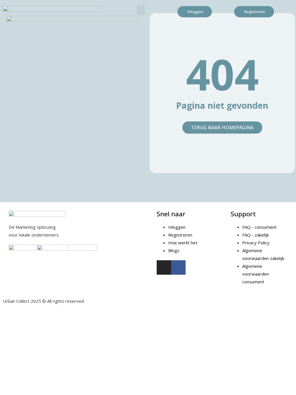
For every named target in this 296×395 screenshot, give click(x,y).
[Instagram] (164, 267)
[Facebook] (178, 267)
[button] (141, 10)
